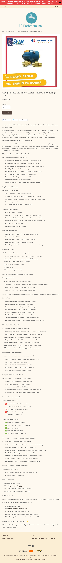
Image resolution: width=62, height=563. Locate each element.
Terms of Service (20, 559)
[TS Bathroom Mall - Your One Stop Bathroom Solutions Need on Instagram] (46, 538)
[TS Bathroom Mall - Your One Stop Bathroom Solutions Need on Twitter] (33, 538)
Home (3, 31)
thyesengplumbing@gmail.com (18, 486)
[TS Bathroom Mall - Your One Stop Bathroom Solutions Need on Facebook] (36, 538)
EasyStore (31, 557)
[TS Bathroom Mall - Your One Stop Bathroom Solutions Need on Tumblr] (49, 538)
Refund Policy (37, 559)
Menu (6, 6)
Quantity (4, 104)
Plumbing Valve (11, 31)
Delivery (44, 559)
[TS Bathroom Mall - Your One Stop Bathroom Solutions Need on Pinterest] (39, 538)
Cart (58, 6)
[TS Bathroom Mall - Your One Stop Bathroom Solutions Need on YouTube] (52, 538)
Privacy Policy (29, 559)
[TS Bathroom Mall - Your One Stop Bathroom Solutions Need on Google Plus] (42, 538)
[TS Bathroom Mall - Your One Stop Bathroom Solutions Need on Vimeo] (55, 538)
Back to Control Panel (7, 538)
